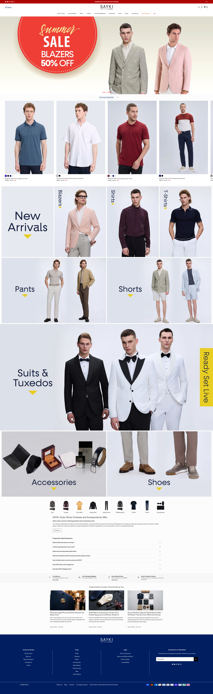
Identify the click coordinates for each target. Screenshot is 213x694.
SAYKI (26, 685)
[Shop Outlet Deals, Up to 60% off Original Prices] (106, 55)
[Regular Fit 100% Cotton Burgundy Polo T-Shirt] (132, 137)
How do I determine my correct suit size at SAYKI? (67, 560)
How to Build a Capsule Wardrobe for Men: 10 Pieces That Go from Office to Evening (144, 613)
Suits (76, 653)
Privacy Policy (125, 659)
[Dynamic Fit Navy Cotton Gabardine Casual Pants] (183, 137)
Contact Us (28, 662)
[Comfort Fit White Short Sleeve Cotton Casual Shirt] (80, 137)
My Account (28, 653)
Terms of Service (125, 653)
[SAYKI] (106, 7)
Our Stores (8, 7)
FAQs (28, 665)
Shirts (77, 659)
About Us (59, 685)
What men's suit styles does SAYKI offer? (65, 551)
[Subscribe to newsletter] (196, 659)
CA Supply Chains (82, 685)
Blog (207, 1)
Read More (57, 530)
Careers (71, 685)
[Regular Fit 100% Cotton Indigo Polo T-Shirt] (29, 137)
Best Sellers (77, 665)
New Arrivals (77, 668)
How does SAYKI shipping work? (62, 569)
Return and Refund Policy (125, 656)
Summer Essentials (106, 97)
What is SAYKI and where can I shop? (63, 542)
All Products (77, 674)
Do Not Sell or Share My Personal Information (104, 685)
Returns (28, 656)
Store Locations (28, 659)
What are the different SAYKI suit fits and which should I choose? (71, 556)
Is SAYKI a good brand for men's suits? (64, 547)
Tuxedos (77, 656)
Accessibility (125, 662)
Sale (76, 671)
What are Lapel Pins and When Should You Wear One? (67, 613)
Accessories (77, 662)
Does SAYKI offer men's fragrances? (63, 564)
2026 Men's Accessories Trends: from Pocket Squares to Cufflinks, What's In (104, 613)
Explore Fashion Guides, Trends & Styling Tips (106, 587)
